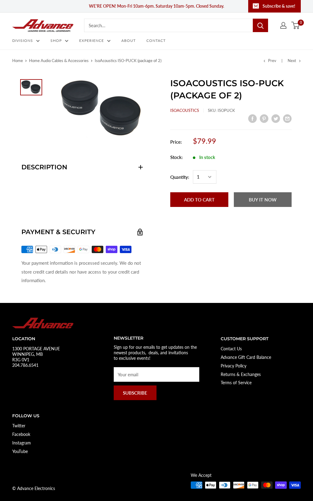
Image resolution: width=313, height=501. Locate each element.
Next (292, 60)
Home (17, 60)
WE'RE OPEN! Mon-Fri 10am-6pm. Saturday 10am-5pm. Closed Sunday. (156, 6)
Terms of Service (236, 382)
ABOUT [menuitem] (128, 40)
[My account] (283, 25)
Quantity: (179, 177)
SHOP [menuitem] (56, 40)
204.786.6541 (25, 365)
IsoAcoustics (184, 110)
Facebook (21, 434)
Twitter (18, 425)
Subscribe (135, 393)
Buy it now (263, 199)
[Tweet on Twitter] (275, 118)
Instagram (21, 442)
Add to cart (199, 199)
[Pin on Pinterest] (264, 118)
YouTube (20, 451)
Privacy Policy (233, 365)
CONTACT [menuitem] (156, 40)
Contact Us (231, 348)
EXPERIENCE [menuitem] (91, 40)
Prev (272, 60)
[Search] (260, 25)
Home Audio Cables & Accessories (59, 60)
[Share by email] (287, 118)
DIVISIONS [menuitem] (22, 40)
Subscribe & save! (279, 6)
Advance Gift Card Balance (246, 357)
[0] (296, 25)
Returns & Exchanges (241, 374)
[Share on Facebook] (252, 118)
